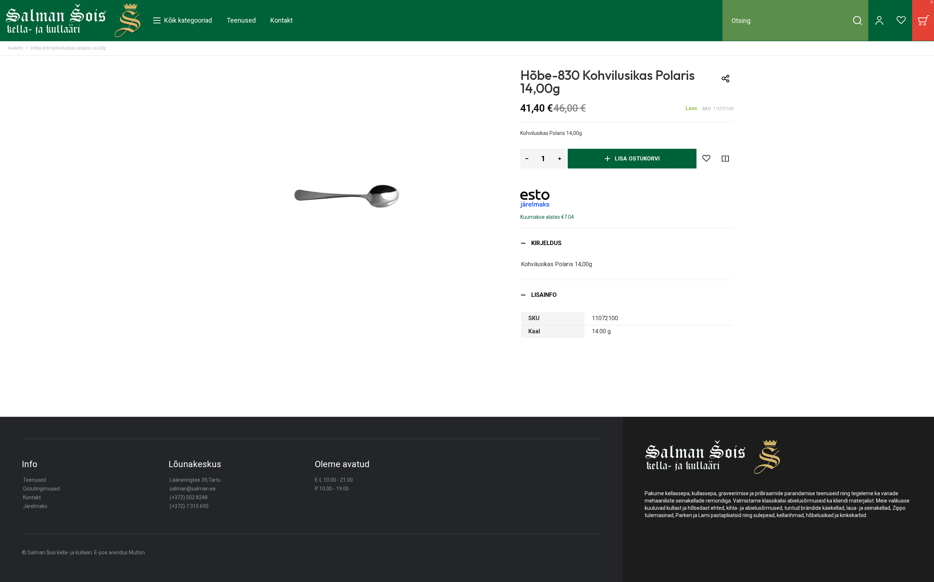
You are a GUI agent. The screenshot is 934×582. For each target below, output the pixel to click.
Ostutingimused (41, 489)
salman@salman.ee (193, 489)
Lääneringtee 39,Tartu (195, 480)
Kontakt (32, 497)
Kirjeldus (546, 243)
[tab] (626, 243)
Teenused (34, 480)
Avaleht (15, 48)
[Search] (857, 20)
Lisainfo (544, 294)
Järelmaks (35, 506)
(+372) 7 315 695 (189, 506)
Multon (137, 552)
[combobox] (795, 20)
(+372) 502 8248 (189, 497)
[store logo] (73, 20)
